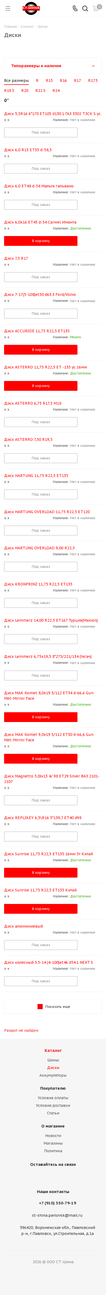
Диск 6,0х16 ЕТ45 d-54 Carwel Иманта (40, 222)
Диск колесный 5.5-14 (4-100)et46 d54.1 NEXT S (48, 962)
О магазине (53, 1126)
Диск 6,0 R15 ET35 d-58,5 (28, 149)
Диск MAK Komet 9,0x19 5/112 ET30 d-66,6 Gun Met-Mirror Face (48, 737)
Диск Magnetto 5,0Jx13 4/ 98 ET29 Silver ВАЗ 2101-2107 (51, 779)
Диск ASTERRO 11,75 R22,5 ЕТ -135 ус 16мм (45, 367)
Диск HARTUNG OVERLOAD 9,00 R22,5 (39, 548)
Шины (53, 1060)
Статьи (53, 1113)
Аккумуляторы (53, 1075)
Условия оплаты (53, 1097)
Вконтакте (38, 1177)
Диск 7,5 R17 (16, 258)
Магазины (53, 1143)
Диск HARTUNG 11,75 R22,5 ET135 (36, 475)
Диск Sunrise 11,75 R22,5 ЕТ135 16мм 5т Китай (48, 853)
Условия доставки (53, 1105)
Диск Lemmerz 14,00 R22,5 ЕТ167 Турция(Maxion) (51, 620)
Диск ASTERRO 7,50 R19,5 (28, 439)
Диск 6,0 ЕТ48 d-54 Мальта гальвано (39, 186)
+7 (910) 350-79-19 (57, 1203)
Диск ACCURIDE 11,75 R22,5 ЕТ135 (37, 331)
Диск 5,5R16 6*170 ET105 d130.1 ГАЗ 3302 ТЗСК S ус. (52, 113)
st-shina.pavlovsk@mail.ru (57, 1215)
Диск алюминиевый (23, 926)
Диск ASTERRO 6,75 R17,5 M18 (32, 403)
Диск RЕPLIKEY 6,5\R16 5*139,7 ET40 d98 (42, 817)
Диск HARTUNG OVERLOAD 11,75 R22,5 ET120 (47, 511)
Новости (53, 1135)
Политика (53, 1150)
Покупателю (53, 1088)
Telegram (65, 1177)
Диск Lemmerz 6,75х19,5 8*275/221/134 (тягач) (48, 656)
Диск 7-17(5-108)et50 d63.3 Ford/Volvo (40, 294)
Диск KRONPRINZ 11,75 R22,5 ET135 (38, 584)
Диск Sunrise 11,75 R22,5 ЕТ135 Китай (40, 890)
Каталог (53, 1050)
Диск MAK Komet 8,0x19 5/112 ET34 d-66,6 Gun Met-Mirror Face (48, 695)
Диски (53, 1067)
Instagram (51, 1177)
